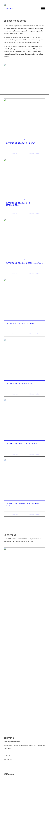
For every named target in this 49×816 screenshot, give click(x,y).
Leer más (15, 154)
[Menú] (42, 8)
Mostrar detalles (34, 154)
